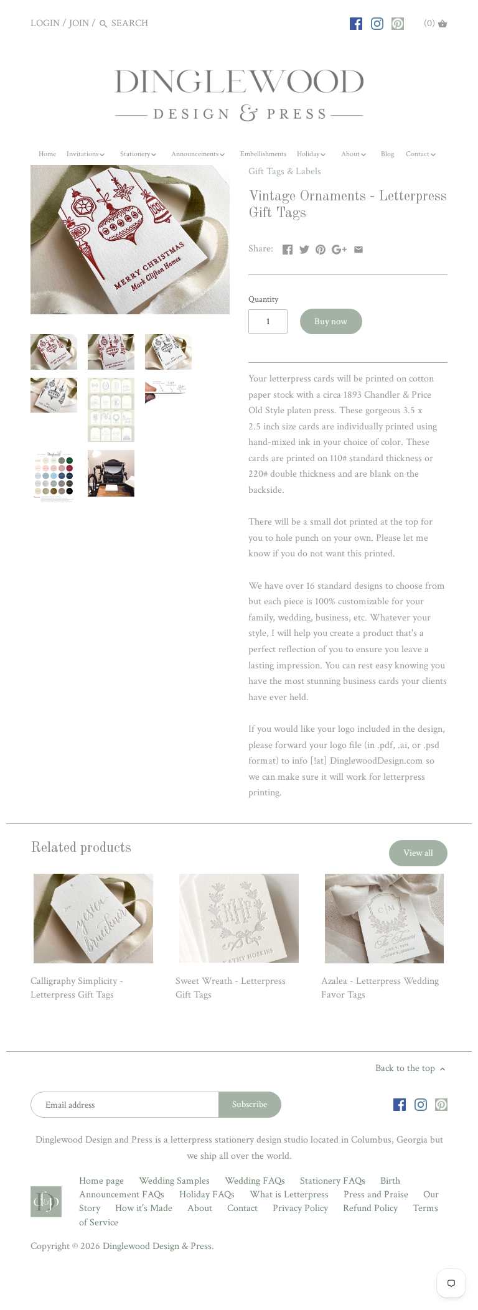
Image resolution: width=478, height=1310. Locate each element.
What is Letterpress (289, 1194)
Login (45, 23)
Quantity (263, 299)
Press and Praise (376, 1194)
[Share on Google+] (339, 247)
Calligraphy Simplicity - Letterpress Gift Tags (76, 988)
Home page (101, 1180)
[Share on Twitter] (304, 247)
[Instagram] (377, 23)
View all (418, 853)
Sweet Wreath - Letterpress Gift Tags (231, 988)
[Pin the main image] (321, 247)
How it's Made (143, 1208)
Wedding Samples (174, 1180)
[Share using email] (358, 247)
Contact (242, 1208)
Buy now (330, 321)
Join (79, 23)
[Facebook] (356, 23)
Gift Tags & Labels (284, 171)
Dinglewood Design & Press (157, 1246)
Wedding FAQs (255, 1180)
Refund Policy (370, 1208)
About (199, 1208)
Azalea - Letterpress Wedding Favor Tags (380, 988)
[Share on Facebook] (288, 247)
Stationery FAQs (332, 1180)
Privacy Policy (300, 1208)
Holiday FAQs (207, 1194)
